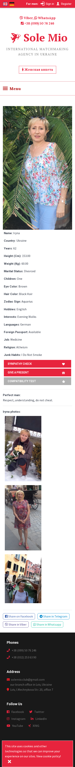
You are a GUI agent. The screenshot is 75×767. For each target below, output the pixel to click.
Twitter (39, 712)
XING (36, 726)
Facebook (17, 712)
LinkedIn (41, 719)
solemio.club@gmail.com (27, 679)
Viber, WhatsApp (39, 18)
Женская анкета (38, 69)
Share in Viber (17, 624)
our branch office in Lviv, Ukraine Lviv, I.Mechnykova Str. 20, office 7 (31, 687)
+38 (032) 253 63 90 (24, 657)
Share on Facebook (20, 616)
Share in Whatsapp (48, 624)
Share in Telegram (55, 616)
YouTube (17, 726)
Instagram (18, 719)
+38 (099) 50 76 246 (39, 23)
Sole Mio (45, 37)
